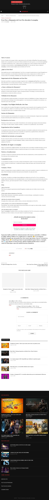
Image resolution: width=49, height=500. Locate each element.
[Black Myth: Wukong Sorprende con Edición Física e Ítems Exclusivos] (36, 280)
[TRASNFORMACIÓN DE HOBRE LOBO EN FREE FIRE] (5, 462)
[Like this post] (26, 248)
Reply (10, 305)
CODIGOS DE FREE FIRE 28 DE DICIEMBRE (19, 452)
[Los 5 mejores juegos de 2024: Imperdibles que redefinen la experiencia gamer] (5, 360)
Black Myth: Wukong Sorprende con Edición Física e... (36, 289)
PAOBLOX (24, 6)
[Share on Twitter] (29, 248)
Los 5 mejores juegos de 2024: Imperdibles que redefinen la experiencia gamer (25, 358)
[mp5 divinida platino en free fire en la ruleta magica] (5, 446)
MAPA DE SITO (4, 479)
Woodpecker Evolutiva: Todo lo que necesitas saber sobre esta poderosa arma (25, 343)
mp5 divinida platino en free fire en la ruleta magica (20, 444)
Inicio (2, 15)
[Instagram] (23, 7)
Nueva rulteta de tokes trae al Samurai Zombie (19, 468)
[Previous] (23, 2)
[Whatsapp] (25, 7)
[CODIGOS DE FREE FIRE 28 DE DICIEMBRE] (5, 454)
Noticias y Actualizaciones (11, 15)
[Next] (24, 2)
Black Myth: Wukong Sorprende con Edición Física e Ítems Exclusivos (23, 351)
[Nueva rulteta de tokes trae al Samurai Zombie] (5, 470)
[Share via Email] (31, 248)
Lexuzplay (7, 21)
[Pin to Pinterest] (30, 248)
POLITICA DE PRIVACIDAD (6, 482)
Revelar (25, 225)
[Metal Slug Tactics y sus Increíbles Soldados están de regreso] (5, 368)
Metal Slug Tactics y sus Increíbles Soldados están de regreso (21, 366)
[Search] (47, 11)
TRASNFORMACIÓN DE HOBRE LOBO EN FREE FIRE (21, 460)
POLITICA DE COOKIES (6, 486)
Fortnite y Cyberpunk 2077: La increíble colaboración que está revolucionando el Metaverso (28, 374)
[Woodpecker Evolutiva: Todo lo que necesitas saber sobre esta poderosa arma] (13, 280)
